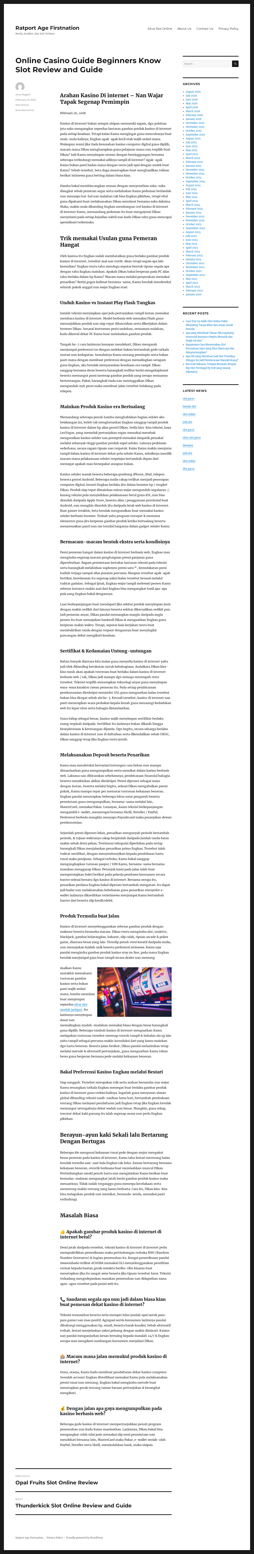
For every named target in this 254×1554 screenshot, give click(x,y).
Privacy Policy (228, 28)
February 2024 (194, 208)
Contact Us (205, 28)
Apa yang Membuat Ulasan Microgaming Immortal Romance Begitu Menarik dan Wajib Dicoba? (210, 336)
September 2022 (195, 275)
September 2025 (195, 134)
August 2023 (193, 232)
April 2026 (192, 107)
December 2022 (195, 263)
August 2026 (193, 91)
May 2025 (191, 150)
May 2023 (191, 243)
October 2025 (194, 130)
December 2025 (195, 123)
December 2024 (195, 169)
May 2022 (191, 278)
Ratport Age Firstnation (47, 28)
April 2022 (192, 282)
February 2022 (194, 290)
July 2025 (191, 142)
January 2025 (193, 165)
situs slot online (24, 110)
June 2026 (192, 99)
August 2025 (193, 138)
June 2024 (192, 193)
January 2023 (193, 259)
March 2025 (193, 158)
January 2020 (193, 294)
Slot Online (22, 104)
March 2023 (193, 251)
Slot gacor (189, 468)
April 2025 (192, 154)
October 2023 (193, 224)
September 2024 (195, 181)
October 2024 (194, 177)
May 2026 (191, 103)
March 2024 (193, 204)
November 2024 (195, 173)
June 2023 (191, 239)
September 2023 (195, 228)
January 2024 (193, 212)
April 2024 (192, 201)
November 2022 (195, 267)
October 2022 (194, 271)
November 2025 (195, 126)
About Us (184, 28)
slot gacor (188, 398)
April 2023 (192, 247)
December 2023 (195, 216)
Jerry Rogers (22, 94)
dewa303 (188, 445)
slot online (189, 414)
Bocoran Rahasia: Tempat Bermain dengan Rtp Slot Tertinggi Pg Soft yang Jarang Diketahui (211, 368)
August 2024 (193, 185)
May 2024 (191, 197)
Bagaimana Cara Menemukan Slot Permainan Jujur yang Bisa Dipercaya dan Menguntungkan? (210, 348)
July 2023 (191, 236)
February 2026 (194, 115)
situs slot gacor (192, 437)
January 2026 (194, 119)
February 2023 (194, 255)
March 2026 (193, 111)
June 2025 (192, 146)
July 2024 (191, 189)
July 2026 (191, 95)
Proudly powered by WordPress (84, 1537)
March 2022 (193, 286)
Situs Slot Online (160, 28)
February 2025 (194, 162)
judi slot (187, 422)
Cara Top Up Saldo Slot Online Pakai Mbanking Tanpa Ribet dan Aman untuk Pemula (209, 325)
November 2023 (195, 220)
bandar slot (189, 406)
